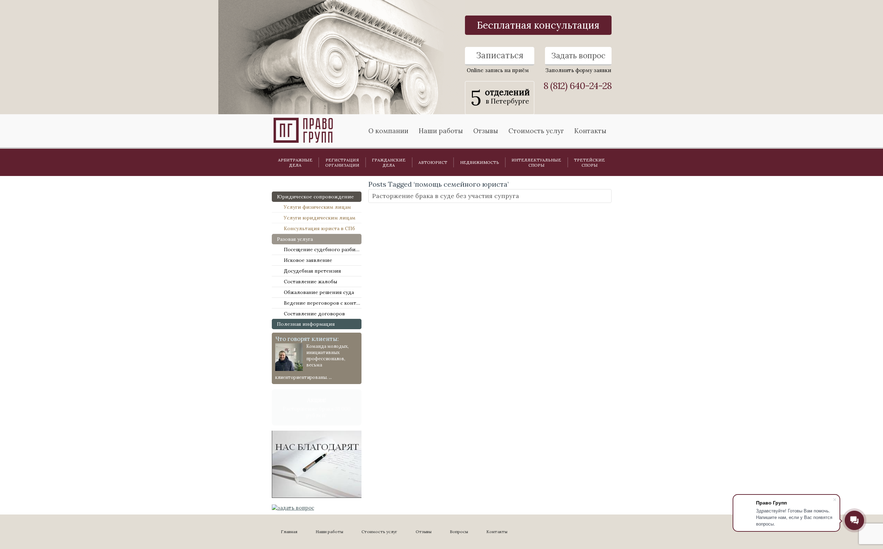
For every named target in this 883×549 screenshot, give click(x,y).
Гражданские (389, 162)
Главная (289, 531)
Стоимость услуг (536, 131)
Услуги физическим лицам (317, 207)
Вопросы (459, 531)
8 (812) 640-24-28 (577, 85)
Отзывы (485, 131)
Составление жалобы (310, 281)
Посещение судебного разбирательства (322, 249)
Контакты (590, 131)
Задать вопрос (578, 55)
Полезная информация (306, 324)
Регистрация (342, 162)
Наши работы (329, 531)
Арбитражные (295, 162)
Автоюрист (432, 162)
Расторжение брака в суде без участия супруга (445, 196)
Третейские (589, 162)
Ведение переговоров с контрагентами (322, 303)
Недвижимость (479, 162)
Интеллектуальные (536, 162)
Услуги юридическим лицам (319, 218)
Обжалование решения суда (319, 292)
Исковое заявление (308, 260)
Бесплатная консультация (538, 25)
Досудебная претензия (312, 271)
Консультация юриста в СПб (319, 228)
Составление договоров (314, 314)
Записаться (499, 55)
